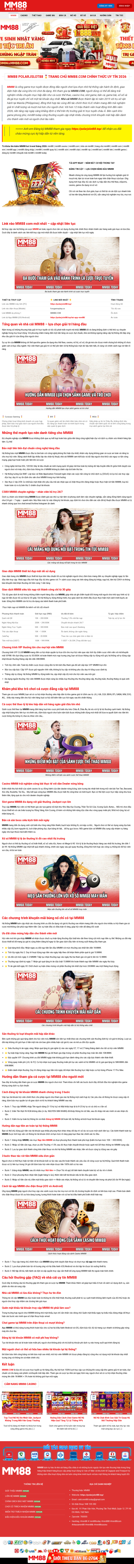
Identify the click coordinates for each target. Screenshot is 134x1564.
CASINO (24, 15)
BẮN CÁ (62, 15)
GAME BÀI (50, 15)
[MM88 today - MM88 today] (15, 5)
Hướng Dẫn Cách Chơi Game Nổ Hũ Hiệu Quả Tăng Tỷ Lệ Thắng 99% (67, 1419)
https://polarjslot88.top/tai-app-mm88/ (67, 317)
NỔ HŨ (73, 15)
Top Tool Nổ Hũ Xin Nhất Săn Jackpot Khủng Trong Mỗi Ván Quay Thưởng (22, 1419)
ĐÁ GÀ (93, 15)
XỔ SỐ (83, 15)
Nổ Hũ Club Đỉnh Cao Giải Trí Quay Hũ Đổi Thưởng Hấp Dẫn (112, 1419)
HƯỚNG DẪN (105, 15)
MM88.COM (7, 1370)
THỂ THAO (36, 15)
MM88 (13, 15)
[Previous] (6, 44)
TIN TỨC (119, 15)
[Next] (128, 44)
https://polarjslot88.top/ (86, 128)
